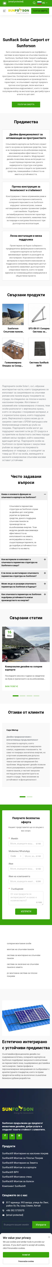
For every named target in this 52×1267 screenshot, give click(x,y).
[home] (18, 10)
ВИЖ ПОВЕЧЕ (11, 686)
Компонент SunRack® (14, 1186)
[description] (17, 1109)
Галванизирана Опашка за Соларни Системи (13, 364)
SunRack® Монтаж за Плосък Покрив (22, 1158)
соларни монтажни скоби (19, 943)
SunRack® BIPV (10, 1172)
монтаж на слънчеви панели (20, 949)
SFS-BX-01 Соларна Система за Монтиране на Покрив (39, 330)
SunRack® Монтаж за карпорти (19, 1167)
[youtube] (19, 1136)
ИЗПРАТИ (26, 911)
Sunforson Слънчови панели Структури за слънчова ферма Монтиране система (13, 330)
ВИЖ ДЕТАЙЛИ (13, 314)
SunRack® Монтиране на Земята (20, 1162)
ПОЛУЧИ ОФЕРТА (40, 11)
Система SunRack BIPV (39, 364)
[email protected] (15, 1)
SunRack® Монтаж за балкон (18, 1181)
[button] (15, 695)
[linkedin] (12, 1136)
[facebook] (5, 1136)
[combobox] (16, 856)
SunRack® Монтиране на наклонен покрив (25, 1153)
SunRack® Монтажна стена (17, 1176)
